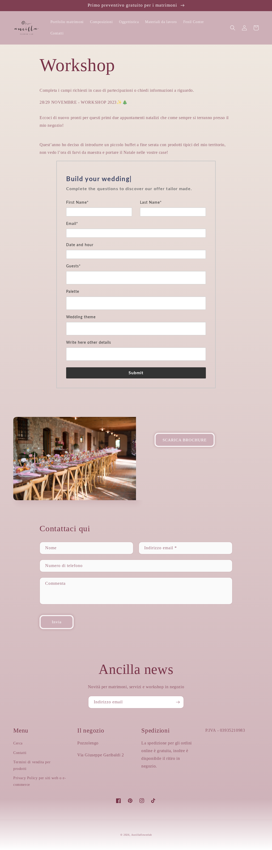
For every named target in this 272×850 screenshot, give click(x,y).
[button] (233, 28)
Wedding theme (81, 317)
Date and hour (80, 245)
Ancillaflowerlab (141, 834)
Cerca (18, 743)
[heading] (136, 179)
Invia (57, 622)
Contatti (20, 753)
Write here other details (88, 343)
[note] (136, 192)
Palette (72, 292)
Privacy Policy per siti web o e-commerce (39, 781)
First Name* (77, 202)
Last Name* (151, 202)
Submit (136, 373)
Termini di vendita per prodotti (31, 765)
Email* (72, 224)
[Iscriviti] (178, 702)
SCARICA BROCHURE (185, 440)
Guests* (73, 266)
